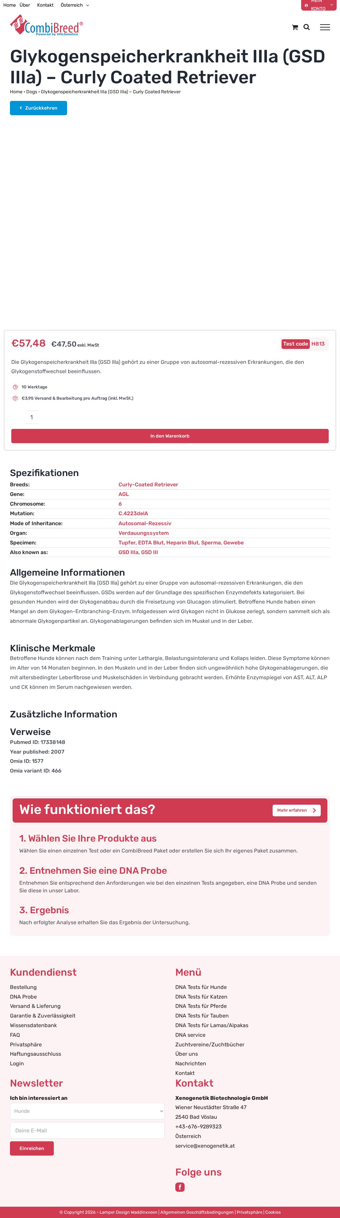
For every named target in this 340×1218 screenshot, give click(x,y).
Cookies (273, 1212)
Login (17, 1063)
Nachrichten (190, 1063)
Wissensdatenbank (33, 1025)
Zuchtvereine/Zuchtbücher (209, 1044)
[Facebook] (180, 1187)
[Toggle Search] (306, 27)
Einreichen (32, 1148)
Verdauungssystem (144, 533)
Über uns (186, 1054)
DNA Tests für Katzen (201, 997)
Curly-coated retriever (148, 484)
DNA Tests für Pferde (201, 1006)
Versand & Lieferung (35, 1006)
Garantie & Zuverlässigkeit (42, 1016)
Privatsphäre (26, 1044)
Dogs (31, 92)
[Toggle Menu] (325, 27)
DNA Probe (23, 997)
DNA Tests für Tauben (202, 1016)
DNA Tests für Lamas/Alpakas (211, 1025)
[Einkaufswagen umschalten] (295, 27)
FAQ (15, 1035)
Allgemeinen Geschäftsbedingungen (197, 1212)
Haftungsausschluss (35, 1054)
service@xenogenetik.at (205, 1146)
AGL (124, 494)
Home (16, 92)
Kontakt (185, 1073)
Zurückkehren (41, 108)
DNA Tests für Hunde (201, 987)
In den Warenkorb (170, 436)
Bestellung (23, 987)
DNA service (190, 1035)
